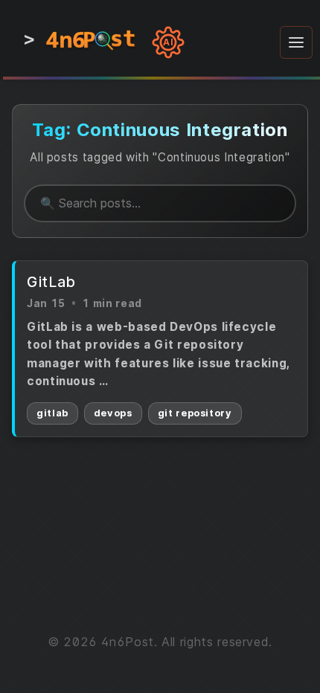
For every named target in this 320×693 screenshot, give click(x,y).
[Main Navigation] (296, 42)
